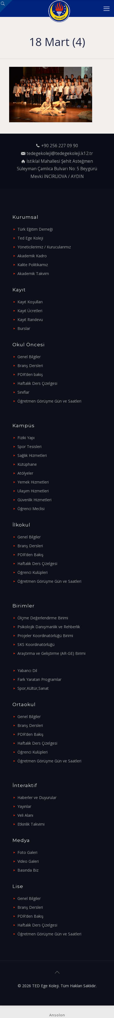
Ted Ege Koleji (30, 238)
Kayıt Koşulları (30, 301)
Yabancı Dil (27, 670)
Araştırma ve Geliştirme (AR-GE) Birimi (51, 653)
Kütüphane (27, 464)
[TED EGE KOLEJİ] (59, 8)
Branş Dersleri (30, 365)
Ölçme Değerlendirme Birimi (42, 617)
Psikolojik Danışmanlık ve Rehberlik (48, 626)
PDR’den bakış (30, 374)
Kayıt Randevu (30, 319)
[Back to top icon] (57, 972)
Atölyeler (25, 473)
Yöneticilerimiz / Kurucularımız (44, 247)
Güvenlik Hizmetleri (34, 499)
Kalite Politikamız (32, 264)
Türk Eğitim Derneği (35, 229)
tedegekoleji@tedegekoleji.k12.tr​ (60, 153)
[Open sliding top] (6, 6)
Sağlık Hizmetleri (32, 455)
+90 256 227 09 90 (59, 146)
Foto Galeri (27, 852)
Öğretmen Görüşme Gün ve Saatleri (49, 401)
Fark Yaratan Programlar (39, 679)
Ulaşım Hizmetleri (33, 490)
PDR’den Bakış (30, 554)
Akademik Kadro (32, 255)
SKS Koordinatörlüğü (36, 644)
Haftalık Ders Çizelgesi (37, 383)
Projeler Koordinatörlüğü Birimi (45, 635)
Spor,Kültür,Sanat (33, 688)
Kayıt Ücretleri (29, 310)
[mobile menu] (106, 8)
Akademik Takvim (33, 273)
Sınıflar (23, 392)
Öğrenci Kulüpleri (32, 572)
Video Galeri (28, 861)
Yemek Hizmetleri (33, 482)
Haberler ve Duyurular (36, 797)
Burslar (23, 328)
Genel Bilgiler (29, 356)
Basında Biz (27, 870)
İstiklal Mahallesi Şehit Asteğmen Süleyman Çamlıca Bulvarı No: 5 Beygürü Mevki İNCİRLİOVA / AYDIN (57, 168)
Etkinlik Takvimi (31, 824)
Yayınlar (24, 806)
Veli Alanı (25, 815)
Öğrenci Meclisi (31, 508)
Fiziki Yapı (26, 437)
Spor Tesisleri (29, 446)
